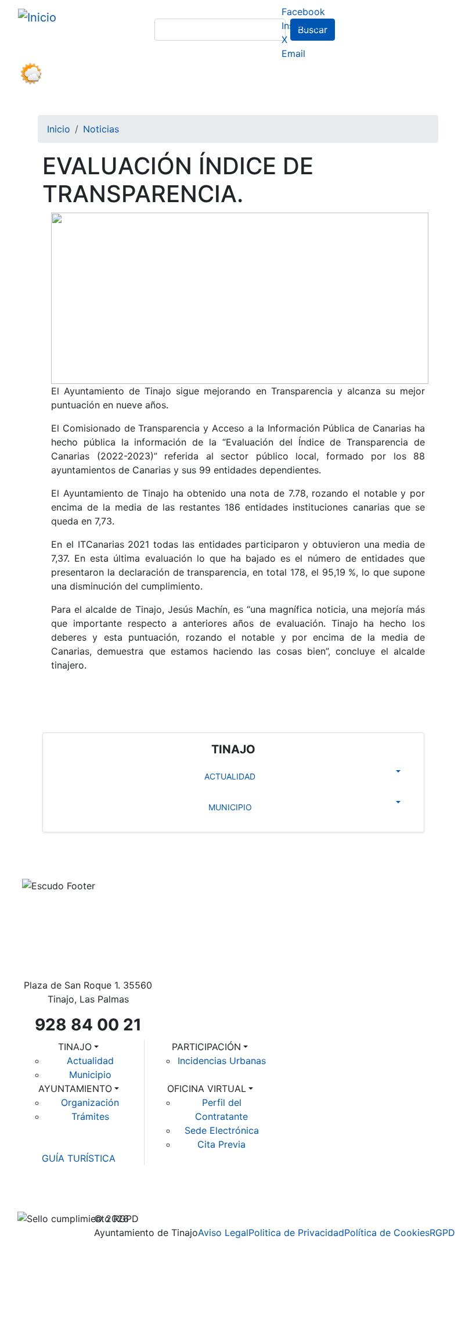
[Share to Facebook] (55, 692)
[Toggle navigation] (54, 103)
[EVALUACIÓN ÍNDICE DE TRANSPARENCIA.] (239, 297)
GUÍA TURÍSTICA (79, 1158)
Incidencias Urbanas (222, 1060)
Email (293, 53)
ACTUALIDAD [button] (229, 776)
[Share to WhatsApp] (108, 692)
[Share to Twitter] (81, 692)
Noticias (101, 129)
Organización (90, 1102)
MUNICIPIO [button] (230, 807)
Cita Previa (221, 1144)
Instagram (303, 25)
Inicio (58, 129)
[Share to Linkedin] (134, 692)
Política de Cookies (387, 1232)
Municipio (90, 1074)
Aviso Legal (223, 1232)
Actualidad (90, 1060)
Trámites (90, 1116)
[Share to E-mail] (158, 692)
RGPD (442, 1232)
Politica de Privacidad (296, 1232)
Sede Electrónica (222, 1130)
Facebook (303, 11)
